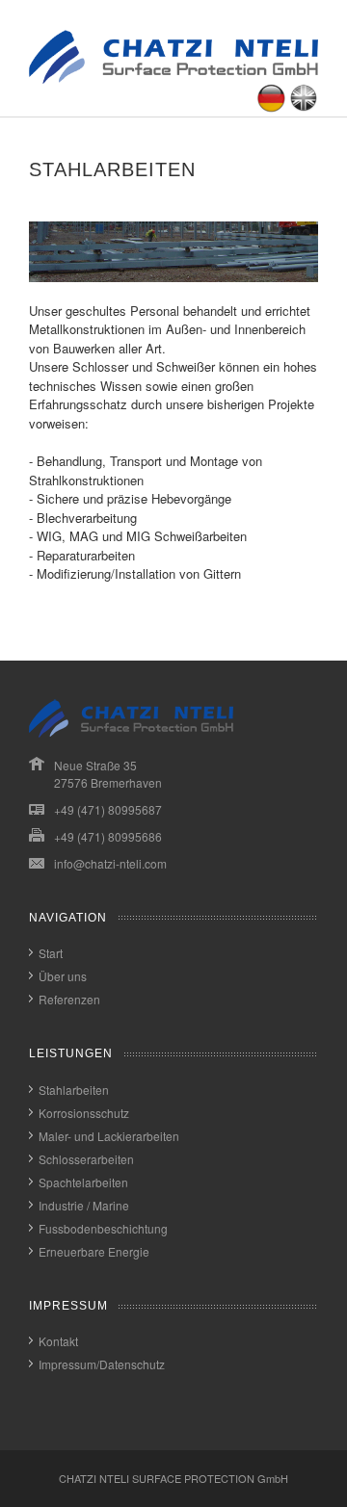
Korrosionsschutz (84, 1112)
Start (51, 953)
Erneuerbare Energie (94, 1251)
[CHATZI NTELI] (173, 78)
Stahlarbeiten (74, 1089)
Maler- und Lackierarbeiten (109, 1136)
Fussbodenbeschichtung (103, 1228)
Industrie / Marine (84, 1205)
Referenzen (69, 999)
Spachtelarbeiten (83, 1182)
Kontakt (58, 1341)
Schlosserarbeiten (86, 1159)
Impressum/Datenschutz (102, 1364)
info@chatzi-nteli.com (110, 863)
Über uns (63, 976)
